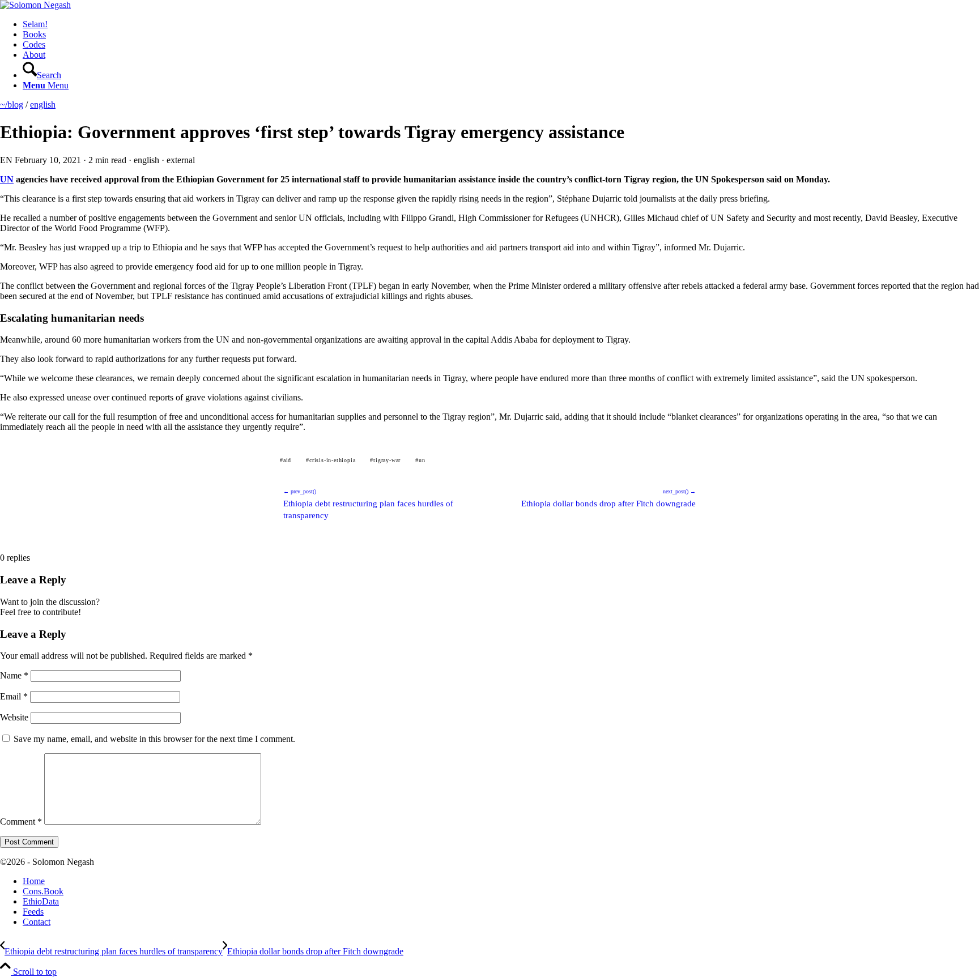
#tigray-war (385, 460)
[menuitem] (501, 24)
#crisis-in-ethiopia (330, 460)
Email (14, 696)
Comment (21, 821)
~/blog (11, 104)
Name (14, 675)
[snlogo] (35, 5)
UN (7, 179)
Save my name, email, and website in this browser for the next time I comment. (154, 739)
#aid (285, 460)
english (43, 104)
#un (420, 460)
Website (14, 717)
